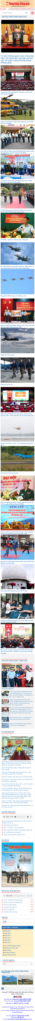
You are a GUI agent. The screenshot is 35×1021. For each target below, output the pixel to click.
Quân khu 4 (7, 938)
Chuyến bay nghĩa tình (7, 688)
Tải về (32, 899)
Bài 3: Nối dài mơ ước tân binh (12, 832)
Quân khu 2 (7, 933)
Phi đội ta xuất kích (9, 909)
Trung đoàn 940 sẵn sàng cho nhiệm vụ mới (13, 296)
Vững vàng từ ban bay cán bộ (9, 473)
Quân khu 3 (7, 935)
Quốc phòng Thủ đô (10, 955)
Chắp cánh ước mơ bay (7, 355)
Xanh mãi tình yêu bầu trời (11, 825)
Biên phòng (7, 950)
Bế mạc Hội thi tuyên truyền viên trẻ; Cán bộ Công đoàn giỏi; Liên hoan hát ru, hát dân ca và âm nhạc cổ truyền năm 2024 (17, 651)
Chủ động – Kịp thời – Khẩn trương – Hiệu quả (14, 239)
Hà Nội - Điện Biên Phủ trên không (13, 900)
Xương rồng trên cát (6, 384)
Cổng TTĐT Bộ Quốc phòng (12, 945)
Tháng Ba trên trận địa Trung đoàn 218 (14, 834)
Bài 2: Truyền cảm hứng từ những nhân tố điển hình (18, 830)
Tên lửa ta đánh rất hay (10, 904)
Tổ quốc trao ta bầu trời (10, 907)
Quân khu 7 (7, 942)
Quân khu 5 (7, 940)
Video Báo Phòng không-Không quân (14, 17)
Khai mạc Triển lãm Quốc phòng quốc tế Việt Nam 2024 (17, 776)
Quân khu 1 (7, 931)
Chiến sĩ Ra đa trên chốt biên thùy (13, 902)
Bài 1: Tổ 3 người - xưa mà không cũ (14, 827)
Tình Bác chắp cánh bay (10, 912)
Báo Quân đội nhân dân (11, 948)
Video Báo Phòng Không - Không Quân (14, 660)
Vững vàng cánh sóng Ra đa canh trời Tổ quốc (14, 591)
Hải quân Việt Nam (9, 952)
